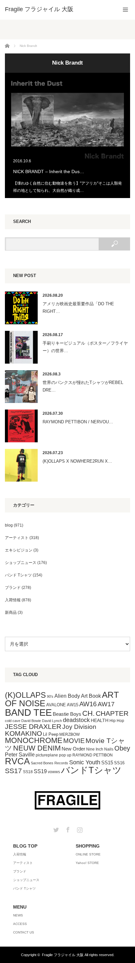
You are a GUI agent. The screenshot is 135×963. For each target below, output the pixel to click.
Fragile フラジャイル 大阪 (63, 955)
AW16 (88, 704)
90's (50, 696)
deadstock (76, 720)
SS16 (119, 762)
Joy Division (79, 726)
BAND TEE (28, 712)
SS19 (40, 771)
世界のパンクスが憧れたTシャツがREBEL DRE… (83, 386)
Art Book (91, 696)
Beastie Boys (67, 714)
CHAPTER (112, 713)
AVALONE (56, 704)
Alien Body (67, 696)
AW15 (72, 704)
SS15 (107, 762)
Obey (122, 748)
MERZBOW (69, 734)
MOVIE (74, 740)
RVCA (17, 761)
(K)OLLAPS (25, 695)
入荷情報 (13, 600)
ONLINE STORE (88, 854)
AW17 (106, 704)
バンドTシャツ (91, 770)
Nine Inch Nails (99, 749)
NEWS (18, 915)
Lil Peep (50, 734)
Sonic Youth (84, 762)
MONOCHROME (33, 740)
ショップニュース (20, 562)
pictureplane (47, 755)
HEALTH (99, 720)
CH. (88, 713)
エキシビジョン (18, 550)
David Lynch (52, 721)
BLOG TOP (25, 846)
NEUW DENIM (37, 748)
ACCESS (20, 924)
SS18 (28, 772)
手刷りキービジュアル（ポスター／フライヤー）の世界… (85, 347)
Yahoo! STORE (87, 863)
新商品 (11, 612)
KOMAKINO (23, 733)
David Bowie (31, 721)
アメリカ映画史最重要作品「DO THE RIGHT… (78, 307)
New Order (73, 749)
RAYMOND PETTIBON (92, 755)
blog (9, 525)
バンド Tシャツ (18, 575)
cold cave (12, 721)
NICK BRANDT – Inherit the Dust (67, 135)
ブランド (13, 587)
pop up (65, 755)
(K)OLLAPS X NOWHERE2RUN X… (77, 461)
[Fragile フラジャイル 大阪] (39, 9)
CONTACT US (23, 932)
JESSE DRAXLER (33, 726)
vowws (54, 772)
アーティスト (17, 537)
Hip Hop (116, 720)
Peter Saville (20, 754)
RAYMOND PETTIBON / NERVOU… (78, 421)
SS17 (13, 770)
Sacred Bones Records (49, 763)
